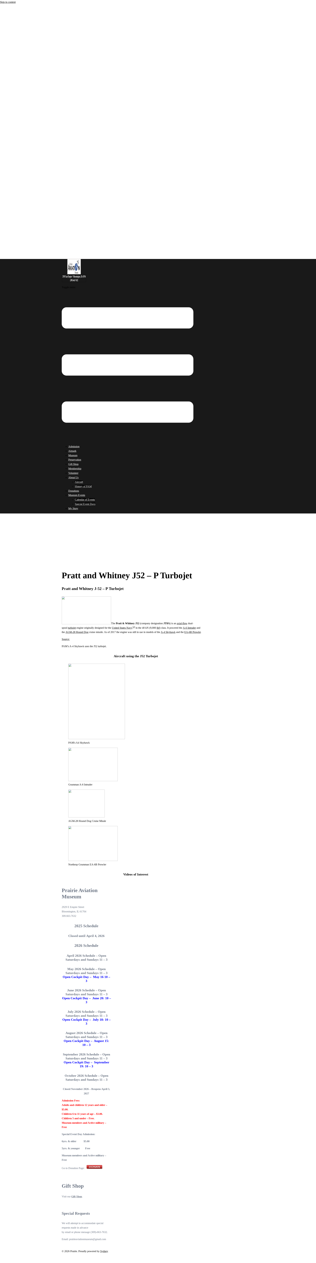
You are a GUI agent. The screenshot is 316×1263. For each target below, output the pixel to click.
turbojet (72, 627)
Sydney (104, 1251)
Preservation (74, 459)
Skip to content (8, 2)
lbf (158, 627)
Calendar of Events (85, 499)
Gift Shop (73, 464)
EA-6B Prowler (192, 632)
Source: (66, 639)
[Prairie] (74, 282)
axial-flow (182, 623)
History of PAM (83, 486)
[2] (134, 627)
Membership (74, 468)
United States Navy (122, 627)
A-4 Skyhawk (168, 632)
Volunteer (73, 473)
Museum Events (76, 495)
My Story (73, 508)
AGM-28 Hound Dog (77, 632)
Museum (72, 455)
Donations (73, 490)
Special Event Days (85, 504)
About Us (73, 477)
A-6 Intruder (189, 627)
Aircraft (79, 482)
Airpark (72, 451)
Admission (73, 446)
